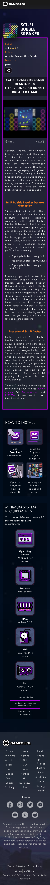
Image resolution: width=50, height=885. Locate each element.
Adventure (9, 756)
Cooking (9, 787)
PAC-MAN (11, 395)
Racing (40, 756)
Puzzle (40, 751)
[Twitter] (30, 805)
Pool (25, 787)
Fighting (25, 756)
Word (41, 791)
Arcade (9, 760)
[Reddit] (35, 815)
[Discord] (15, 815)
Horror (25, 769)
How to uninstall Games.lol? (25, 713)
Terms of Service (16, 866)
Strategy (41, 786)
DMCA (18, 871)
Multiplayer (25, 783)
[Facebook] (9, 805)
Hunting (25, 774)
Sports (40, 782)
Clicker (9, 783)
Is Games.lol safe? (25, 697)
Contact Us (30, 871)
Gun (25, 765)
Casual (9, 778)
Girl (25, 760)
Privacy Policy (35, 866)
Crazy (25, 751)
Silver (41, 772)
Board (9, 765)
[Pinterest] (25, 815)
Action (9, 751)
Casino (9, 774)
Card (9, 769)
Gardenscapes (30, 392)
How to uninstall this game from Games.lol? (25, 704)
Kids (25, 778)
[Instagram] (20, 805)
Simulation (41, 777)
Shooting (41, 768)
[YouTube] (40, 805)
